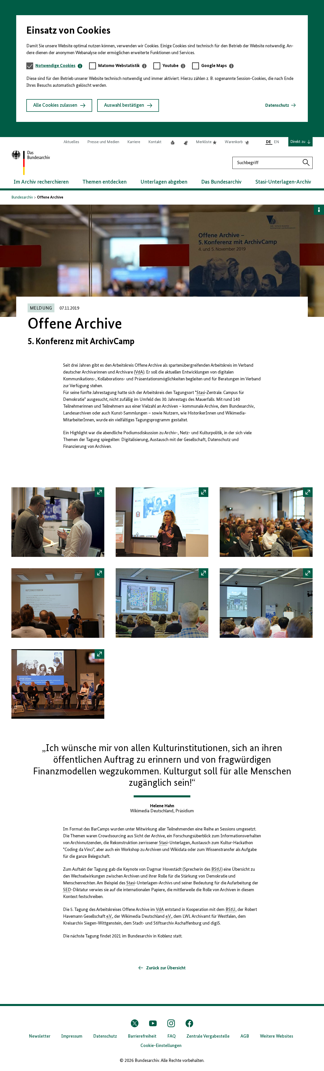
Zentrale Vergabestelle (208, 1036)
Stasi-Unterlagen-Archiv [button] (283, 182)
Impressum (71, 1036)
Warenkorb (237, 142)
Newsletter (39, 1036)
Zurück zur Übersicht (165, 968)
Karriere (133, 142)
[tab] (58, 66)
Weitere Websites (276, 1036)
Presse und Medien (103, 142)
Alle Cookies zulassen (55, 105)
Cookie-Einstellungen (160, 1045)
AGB (244, 1036)
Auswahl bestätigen (124, 105)
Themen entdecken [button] (105, 182)
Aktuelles (71, 142)
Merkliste (206, 142)
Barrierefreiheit (142, 1036)
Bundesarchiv (22, 197)
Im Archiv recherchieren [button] (41, 182)
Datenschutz (277, 105)
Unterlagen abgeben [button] (163, 182)
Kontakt (154, 142)
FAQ (171, 1036)
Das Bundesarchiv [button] (221, 182)
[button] (57, 522)
